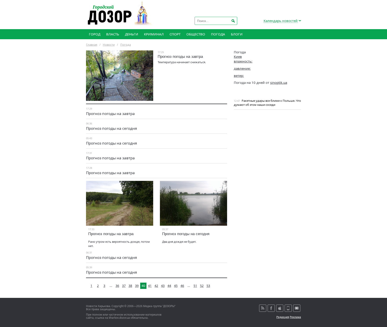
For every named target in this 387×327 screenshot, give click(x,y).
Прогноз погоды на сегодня (111, 128)
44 (169, 286)
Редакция (282, 317)
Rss (262, 308)
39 (137, 286)
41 (150, 286)
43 (163, 286)
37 (124, 286)
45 (176, 286)
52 (202, 286)
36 (117, 286)
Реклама (295, 317)
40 (143, 286)
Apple (279, 308)
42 (156, 286)
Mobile (288, 308)
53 (208, 286)
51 (195, 286)
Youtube (296, 308)
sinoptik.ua (278, 82)
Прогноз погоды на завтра (180, 56)
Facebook (271, 308)
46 (182, 286)
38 (130, 286)
